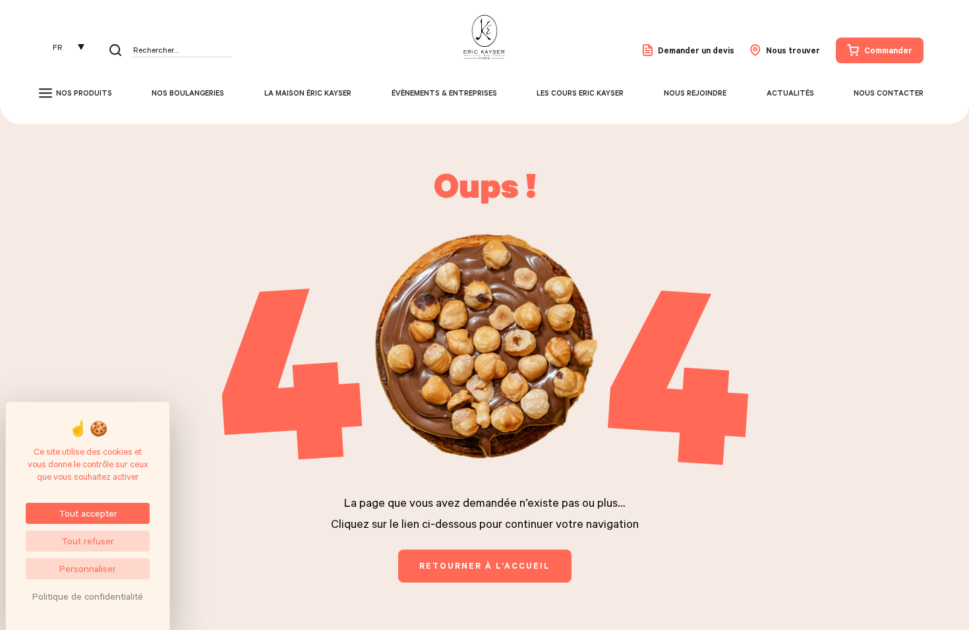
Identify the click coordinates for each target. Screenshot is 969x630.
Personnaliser (87, 568)
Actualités (790, 93)
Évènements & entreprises (444, 93)
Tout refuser (87, 540)
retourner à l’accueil (484, 565)
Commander (888, 50)
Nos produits (84, 93)
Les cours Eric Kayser (580, 93)
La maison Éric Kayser (307, 93)
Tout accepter (88, 513)
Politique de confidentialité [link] (87, 596)
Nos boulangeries (188, 93)
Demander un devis (696, 50)
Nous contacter (889, 93)
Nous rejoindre (695, 93)
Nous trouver (793, 50)
